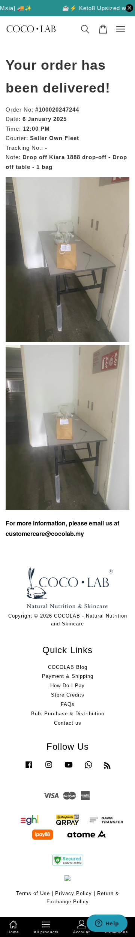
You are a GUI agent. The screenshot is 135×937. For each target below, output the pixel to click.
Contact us (67, 723)
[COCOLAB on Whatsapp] (88, 768)
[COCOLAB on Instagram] (49, 768)
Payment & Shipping (67, 676)
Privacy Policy (73, 893)
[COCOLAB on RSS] (107, 767)
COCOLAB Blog (67, 667)
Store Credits (67, 695)
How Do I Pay (67, 685)
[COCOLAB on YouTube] (68, 768)
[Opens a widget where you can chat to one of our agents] (107, 924)
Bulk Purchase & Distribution (67, 713)
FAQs (68, 704)
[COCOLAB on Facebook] (29, 768)
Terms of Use (33, 893)
